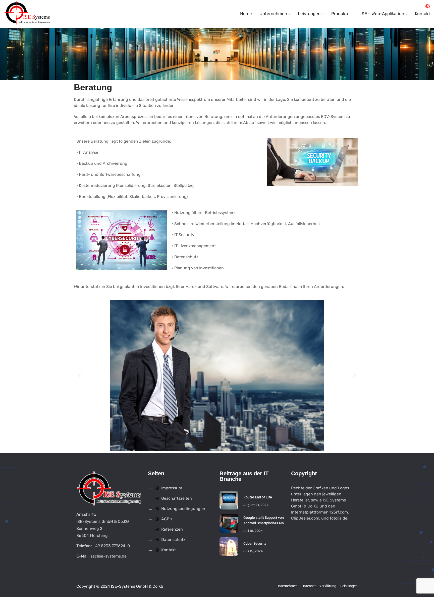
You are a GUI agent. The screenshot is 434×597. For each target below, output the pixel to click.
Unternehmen (273, 13)
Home (246, 13)
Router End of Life (257, 497)
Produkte (340, 13)
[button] (79, 375)
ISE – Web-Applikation (382, 13)
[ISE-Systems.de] (27, 14)
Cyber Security (254, 543)
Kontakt (422, 13)
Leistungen (309, 13)
